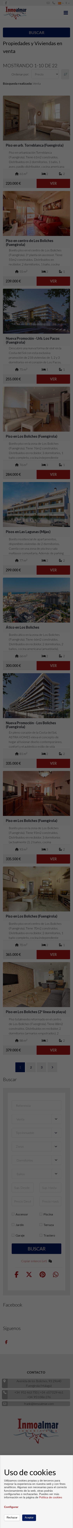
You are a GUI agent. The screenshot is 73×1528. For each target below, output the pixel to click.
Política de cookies (50, 1497)
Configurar (11, 1506)
